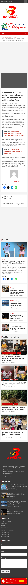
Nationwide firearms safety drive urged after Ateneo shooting (17, 316)
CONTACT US (4, 528)
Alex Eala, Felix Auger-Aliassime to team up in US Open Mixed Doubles (17, 485)
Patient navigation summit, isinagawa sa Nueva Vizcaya (14, 197)
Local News (5, 90)
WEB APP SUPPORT (6, 536)
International (13, 300)
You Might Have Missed (10, 337)
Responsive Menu (25, 1)
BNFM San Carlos (14, 103)
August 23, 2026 (14, 331)
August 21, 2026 (6, 437)
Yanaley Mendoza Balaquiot (18, 265)
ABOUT (3, 526)
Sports (4, 259)
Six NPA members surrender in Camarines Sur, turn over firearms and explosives (17, 291)
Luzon (11, 287)
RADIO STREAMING (6, 521)
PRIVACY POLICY (5, 532)
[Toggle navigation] (3, 33)
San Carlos (13, 90)
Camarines (12, 286)
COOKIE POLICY (5, 534)
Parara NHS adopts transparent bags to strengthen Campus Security (12, 434)
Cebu (11, 325)
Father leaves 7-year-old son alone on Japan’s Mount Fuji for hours (17, 303)
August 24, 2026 (6, 265)
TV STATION (4, 523)
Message (4, 558)
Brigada (21, 295)
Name (3, 545)
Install (21, 581)
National (12, 313)
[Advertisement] (14, 59)
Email (3, 551)
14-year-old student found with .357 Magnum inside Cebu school (17, 328)
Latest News (6, 240)
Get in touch (5, 571)
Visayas (19, 90)
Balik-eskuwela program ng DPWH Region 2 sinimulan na (13, 204)
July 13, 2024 (5, 103)
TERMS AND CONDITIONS (7, 530)
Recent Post (6, 481)
